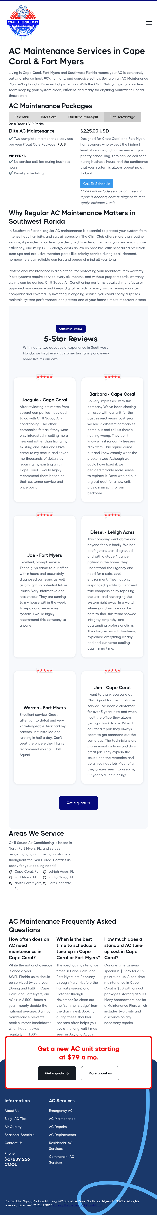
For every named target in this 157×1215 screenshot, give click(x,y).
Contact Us (14, 1143)
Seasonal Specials (19, 1135)
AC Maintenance (62, 1119)
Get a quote (78, 803)
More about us (100, 1073)
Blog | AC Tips (16, 1119)
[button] (149, 23)
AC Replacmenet (62, 1135)
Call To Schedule (96, 184)
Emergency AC (61, 1111)
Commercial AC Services (61, 1159)
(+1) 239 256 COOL (17, 1162)
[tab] (22, 117)
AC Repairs (58, 1127)
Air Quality (13, 1127)
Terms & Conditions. (88, 1205)
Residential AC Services (61, 1146)
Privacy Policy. (63, 1205)
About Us (12, 1111)
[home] (23, 23)
